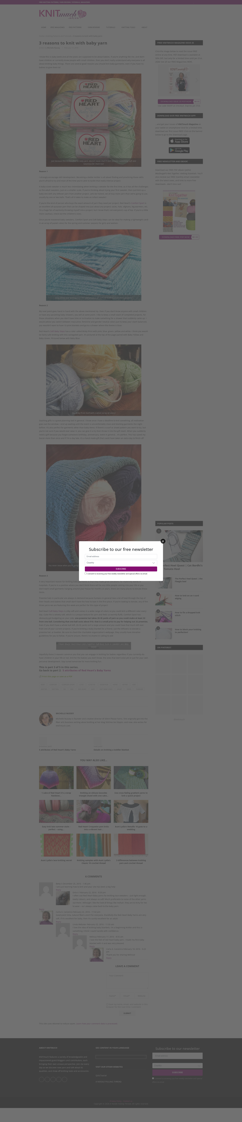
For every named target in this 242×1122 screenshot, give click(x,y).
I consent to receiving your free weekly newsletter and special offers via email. (117, 574)
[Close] (163, 541)
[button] (153, 562)
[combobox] (121, 562)
